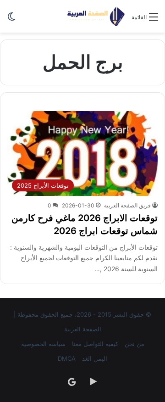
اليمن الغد (94, 358)
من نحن (134, 343)
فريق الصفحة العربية (127, 205)
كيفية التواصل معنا (95, 343)
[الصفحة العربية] (96, 16)
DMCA (67, 358)
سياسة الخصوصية (43, 343)
